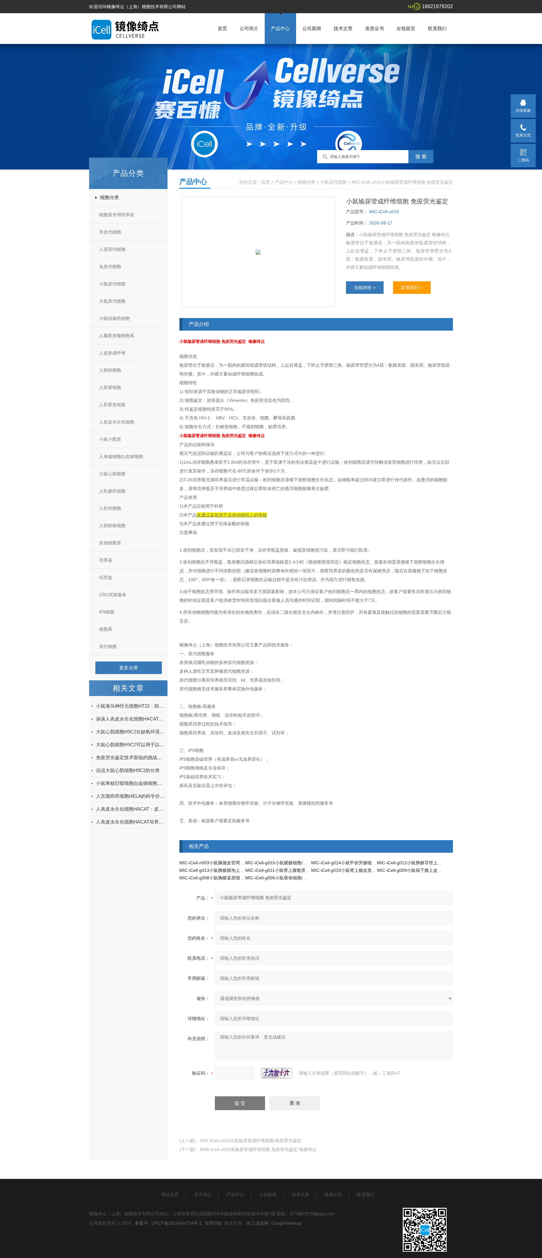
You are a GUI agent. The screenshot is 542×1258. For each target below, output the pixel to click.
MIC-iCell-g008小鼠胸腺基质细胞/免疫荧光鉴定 (225, 877)
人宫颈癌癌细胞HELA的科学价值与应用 (130, 796)
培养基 (105, 560)
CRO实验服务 (112, 594)
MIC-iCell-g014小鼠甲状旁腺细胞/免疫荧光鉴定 (357, 862)
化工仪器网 (257, 1223)
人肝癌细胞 (110, 508)
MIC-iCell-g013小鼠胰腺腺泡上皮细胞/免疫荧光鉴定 (230, 870)
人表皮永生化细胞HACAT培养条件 (130, 821)
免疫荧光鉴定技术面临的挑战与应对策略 (130, 757)
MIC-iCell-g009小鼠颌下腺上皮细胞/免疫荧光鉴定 (425, 870)
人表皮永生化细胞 (116, 421)
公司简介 (249, 28)
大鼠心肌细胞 (112, 473)
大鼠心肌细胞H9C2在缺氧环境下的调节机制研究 (130, 731)
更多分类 (128, 667)
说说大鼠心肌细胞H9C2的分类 (128, 770)
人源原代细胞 (112, 249)
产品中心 (280, 28)
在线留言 (405, 28)
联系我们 (437, 28)
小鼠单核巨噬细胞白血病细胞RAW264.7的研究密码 (130, 783)
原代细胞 (108, 646)
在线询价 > (364, 287)
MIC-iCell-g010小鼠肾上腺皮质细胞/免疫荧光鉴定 (359, 870)
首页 (222, 28)
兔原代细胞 (110, 266)
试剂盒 (105, 577)
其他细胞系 (110, 542)
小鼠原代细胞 (112, 283)
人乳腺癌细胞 (112, 491)
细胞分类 (109, 197)
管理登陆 (213, 1223)
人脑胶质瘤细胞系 (116, 335)
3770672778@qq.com (312, 1213)
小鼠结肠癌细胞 (114, 318)
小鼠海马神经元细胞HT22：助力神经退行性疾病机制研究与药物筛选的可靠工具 (130, 706)
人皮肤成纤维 (112, 352)
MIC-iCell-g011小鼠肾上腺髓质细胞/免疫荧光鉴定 (293, 870)
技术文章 (343, 28)
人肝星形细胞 (112, 404)
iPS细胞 (106, 611)
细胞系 (105, 629)
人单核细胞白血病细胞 (121, 456)
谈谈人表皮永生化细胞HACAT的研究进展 (130, 718)
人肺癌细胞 (110, 370)
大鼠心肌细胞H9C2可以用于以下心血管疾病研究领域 (130, 744)
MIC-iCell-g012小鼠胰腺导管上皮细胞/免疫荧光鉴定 (427, 862)
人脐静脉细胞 (112, 525)
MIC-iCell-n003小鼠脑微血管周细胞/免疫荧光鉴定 (227, 862)
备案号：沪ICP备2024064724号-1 (168, 1223)
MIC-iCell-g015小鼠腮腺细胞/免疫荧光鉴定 (287, 862)
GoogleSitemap (286, 1223)
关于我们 (202, 1194)
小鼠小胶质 (110, 439)
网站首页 (170, 1194)
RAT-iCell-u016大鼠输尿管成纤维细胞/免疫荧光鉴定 (250, 1140)
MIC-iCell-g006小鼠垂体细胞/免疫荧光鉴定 (287, 877)
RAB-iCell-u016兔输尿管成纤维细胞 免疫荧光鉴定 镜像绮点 (258, 1149)
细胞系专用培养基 (116, 214)
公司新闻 (311, 28)
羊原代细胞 (110, 232)
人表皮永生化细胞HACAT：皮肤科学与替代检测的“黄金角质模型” (130, 809)
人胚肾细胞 (110, 387)
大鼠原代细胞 (112, 301)
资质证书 (374, 28)
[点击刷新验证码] (276, 1073)
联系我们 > (411, 287)
